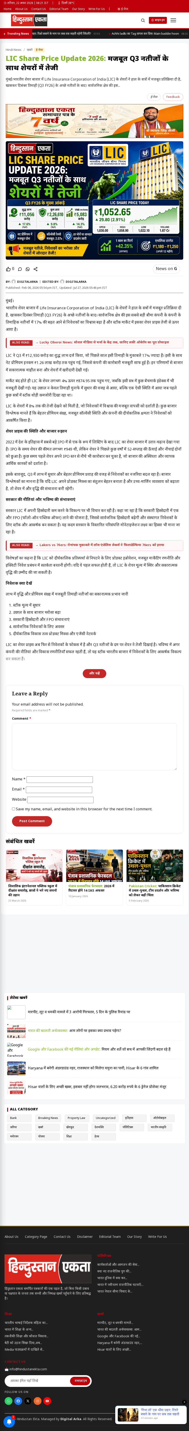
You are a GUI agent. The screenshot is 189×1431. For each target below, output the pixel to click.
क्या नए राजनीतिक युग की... (114, 1271)
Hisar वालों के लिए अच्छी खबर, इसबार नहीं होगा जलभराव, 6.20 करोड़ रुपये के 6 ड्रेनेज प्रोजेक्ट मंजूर (97, 1087)
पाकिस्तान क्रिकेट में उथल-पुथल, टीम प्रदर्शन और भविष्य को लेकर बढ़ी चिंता (155, 891)
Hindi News (13, 50)
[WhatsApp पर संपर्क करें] (8, 1401)
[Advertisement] (94, 954)
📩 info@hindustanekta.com (26, 1369)
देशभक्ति (99, 1127)
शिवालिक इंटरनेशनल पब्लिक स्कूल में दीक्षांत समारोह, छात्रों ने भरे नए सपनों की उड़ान (32, 891)
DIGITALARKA (27, 282)
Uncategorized (105, 1118)
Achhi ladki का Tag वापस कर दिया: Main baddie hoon (147, 34)
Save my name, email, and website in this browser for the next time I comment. (84, 809)
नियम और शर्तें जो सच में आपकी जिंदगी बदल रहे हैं (99, 1049)
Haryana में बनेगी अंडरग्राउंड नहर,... (119, 1343)
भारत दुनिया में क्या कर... (112, 1278)
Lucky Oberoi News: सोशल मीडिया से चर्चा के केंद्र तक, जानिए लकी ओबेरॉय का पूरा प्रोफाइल (104, 342)
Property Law (76, 1118)
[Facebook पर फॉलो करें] (18, 1401)
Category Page (36, 1237)
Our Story (78, 9)
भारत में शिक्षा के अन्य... (19, 1330)
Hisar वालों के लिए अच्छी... (114, 1350)
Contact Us (38, 9)
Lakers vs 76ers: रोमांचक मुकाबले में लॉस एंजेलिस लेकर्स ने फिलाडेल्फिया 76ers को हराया (102, 545)
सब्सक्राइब (81, 1381)
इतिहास (129, 1118)
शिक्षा (69, 1137)
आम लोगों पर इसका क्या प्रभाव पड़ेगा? (74, 1031)
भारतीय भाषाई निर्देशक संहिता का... (26, 1323)
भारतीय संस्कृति (158, 1127)
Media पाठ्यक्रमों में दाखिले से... (24, 1350)
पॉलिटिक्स (128, 1127)
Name (19, 779)
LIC (35, 381)
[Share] (35, 269)
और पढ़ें (94, 673)
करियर (13, 1127)
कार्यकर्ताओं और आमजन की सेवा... (118, 1265)
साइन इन (160, 20)
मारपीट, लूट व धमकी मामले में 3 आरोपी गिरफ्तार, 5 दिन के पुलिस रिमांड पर (79, 1012)
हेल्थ (96, 1137)
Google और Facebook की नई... (118, 1336)
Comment (21, 719)
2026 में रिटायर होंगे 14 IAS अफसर (91, 888)
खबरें (30, 50)
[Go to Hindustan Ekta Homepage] (48, 1269)
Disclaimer (85, 1237)
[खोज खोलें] (143, 20)
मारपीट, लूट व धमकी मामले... (115, 1323)
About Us (21, 9)
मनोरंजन (14, 1137)
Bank (13, 1118)
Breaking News (48, 1118)
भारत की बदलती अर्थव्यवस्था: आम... (119, 1330)
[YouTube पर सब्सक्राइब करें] (47, 1401)
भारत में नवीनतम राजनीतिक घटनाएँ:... (120, 1285)
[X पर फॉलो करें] (28, 1401)
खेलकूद (70, 1127)
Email (18, 789)
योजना (41, 1137)
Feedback (173, 97)
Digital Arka (70, 1419)
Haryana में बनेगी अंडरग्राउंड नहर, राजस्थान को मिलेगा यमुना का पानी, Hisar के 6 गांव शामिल (93, 1068)
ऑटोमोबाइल (159, 1118)
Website (19, 799)
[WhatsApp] (27, 269)
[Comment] (20, 269)
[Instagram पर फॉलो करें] (37, 1401)
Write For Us (97, 9)
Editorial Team (59, 9)
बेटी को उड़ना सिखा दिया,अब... (23, 1343)
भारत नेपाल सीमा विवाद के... (114, 1292)
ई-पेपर (124, 9)
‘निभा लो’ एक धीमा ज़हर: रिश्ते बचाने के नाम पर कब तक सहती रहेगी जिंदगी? (52, 34)
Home (8, 9)
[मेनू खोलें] (173, 20)
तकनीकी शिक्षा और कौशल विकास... (26, 1336)
